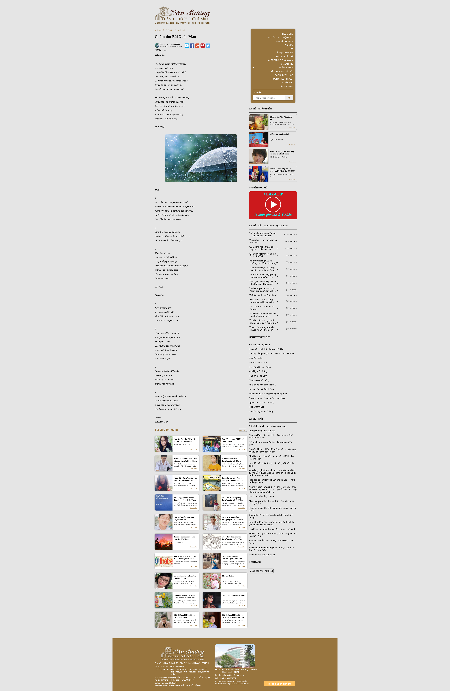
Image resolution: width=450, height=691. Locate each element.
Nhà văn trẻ (159, 30)
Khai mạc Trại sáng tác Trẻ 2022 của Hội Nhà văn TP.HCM (282, 170)
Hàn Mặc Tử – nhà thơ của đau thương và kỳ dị (272, 529)
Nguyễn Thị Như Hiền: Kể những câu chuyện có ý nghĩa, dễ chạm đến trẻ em (184, 440)
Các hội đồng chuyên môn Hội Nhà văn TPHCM (271, 353)
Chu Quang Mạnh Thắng (261, 411)
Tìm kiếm (257, 92)
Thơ (291, 49)
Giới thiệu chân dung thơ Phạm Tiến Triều (184, 518)
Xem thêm (242, 430)
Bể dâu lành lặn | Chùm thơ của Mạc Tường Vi (185, 577)
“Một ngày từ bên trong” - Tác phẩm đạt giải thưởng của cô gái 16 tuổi (184, 499)
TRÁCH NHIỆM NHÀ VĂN (282, 79)
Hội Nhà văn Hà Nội (258, 362)
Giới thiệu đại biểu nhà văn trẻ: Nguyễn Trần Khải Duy (233, 616)
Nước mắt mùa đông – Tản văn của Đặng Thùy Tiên (233, 557)
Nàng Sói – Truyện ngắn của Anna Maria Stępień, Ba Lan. (185, 479)
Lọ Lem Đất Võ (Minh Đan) (261, 389)
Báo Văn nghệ (255, 358)
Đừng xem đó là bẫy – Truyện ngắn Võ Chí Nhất (232, 518)
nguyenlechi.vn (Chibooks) (261, 402)
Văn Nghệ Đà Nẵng (258, 371)
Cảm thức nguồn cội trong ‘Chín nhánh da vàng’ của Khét (184, 596)
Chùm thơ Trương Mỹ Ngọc (233, 595)
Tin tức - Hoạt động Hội (280, 38)
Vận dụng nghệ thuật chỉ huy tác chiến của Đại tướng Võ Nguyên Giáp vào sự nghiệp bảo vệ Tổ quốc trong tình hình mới (272, 473)
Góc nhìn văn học (284, 75)
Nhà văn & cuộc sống (259, 380)
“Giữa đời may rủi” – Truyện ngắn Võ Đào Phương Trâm (230, 460)
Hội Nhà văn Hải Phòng (260, 367)
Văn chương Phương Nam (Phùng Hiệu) (268, 393)
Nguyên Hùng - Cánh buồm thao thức (267, 398)
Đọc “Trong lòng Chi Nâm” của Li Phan (233, 440)
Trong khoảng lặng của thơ (262, 430)
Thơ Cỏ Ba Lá (228, 576)
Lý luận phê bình (284, 53)
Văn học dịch (286, 86)
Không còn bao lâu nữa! (279, 134)
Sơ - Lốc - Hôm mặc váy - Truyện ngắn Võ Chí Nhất (232, 499)
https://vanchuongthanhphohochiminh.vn (232, 683)
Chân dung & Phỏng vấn (280, 60)
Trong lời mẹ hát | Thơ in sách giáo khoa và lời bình (232, 479)
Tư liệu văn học (284, 83)
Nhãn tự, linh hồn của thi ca (262, 554)
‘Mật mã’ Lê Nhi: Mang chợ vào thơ (282, 118)
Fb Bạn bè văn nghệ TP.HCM (262, 384)
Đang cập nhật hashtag (261, 571)
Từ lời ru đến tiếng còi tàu (261, 496)
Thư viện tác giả (284, 56)
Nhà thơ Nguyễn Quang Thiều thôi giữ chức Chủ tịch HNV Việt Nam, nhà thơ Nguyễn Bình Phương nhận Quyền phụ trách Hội (273, 489)
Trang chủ (287, 34)
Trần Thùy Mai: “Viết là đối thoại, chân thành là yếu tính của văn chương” (271, 523)
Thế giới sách (286, 68)
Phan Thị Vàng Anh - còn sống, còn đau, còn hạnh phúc (282, 152)
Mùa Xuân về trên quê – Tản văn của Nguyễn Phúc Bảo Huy (185, 460)
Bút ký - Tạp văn (284, 41)
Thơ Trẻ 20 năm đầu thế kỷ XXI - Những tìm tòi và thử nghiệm (185, 557)
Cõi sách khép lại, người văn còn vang (267, 426)
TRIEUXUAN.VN (256, 407)
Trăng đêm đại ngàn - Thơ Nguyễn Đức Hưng (184, 538)
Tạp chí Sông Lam (258, 376)
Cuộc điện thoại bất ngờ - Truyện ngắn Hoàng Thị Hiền (232, 538)
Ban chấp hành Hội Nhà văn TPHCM (266, 349)
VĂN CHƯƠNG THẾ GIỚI (282, 71)
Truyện (289, 45)
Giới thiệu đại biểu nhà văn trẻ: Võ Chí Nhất (184, 616)
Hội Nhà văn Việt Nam (259, 344)
